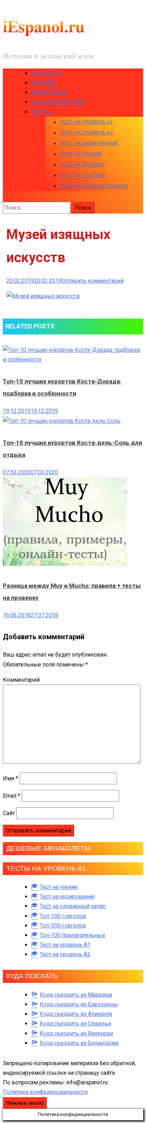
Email (11, 795)
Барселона (49, 92)
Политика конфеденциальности (45, 1092)
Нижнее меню (25, 1103)
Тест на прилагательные (94, 186)
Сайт (9, 813)
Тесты (41, 112)
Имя (10, 778)
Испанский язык (58, 102)
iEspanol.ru (44, 26)
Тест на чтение (81, 154)
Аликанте (46, 73)
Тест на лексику (82, 164)
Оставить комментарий (93, 280)
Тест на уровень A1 (86, 122)
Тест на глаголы (82, 175)
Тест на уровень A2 (86, 132)
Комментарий (21, 679)
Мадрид (43, 83)
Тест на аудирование (89, 143)
